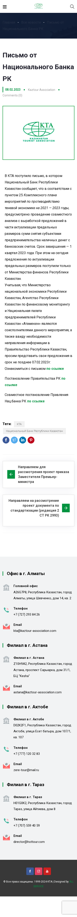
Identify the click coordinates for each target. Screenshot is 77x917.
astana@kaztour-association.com (37, 692)
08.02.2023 (13, 89)
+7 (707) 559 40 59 (26, 825)
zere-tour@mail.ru (26, 770)
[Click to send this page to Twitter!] (14, 440)
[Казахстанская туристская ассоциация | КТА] (38, 6)
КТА (19, 424)
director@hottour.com (29, 842)
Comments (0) (12, 95)
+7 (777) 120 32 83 (26, 754)
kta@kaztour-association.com (34, 631)
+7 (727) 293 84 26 (26, 614)
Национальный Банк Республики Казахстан (34, 431)
